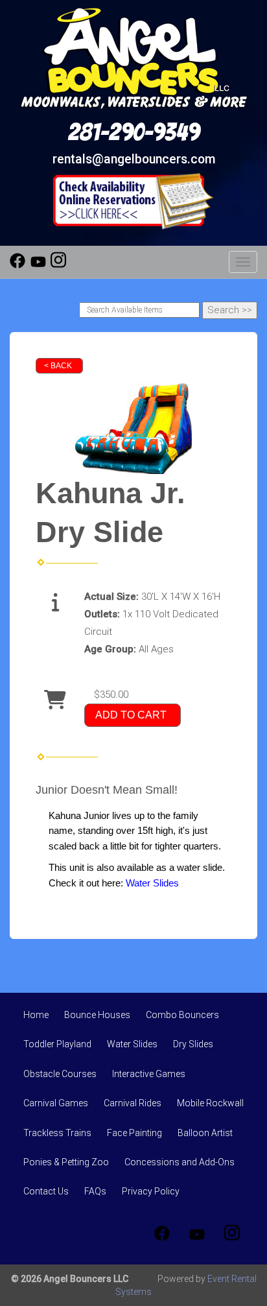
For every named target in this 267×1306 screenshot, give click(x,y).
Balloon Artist (205, 1133)
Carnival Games (55, 1103)
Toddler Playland (57, 1044)
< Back (58, 365)
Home (36, 1015)
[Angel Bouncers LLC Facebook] (17, 265)
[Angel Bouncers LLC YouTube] (38, 265)
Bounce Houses (97, 1015)
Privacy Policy (151, 1191)
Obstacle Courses (60, 1074)
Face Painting (134, 1133)
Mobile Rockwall (210, 1103)
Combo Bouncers (182, 1015)
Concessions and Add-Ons (179, 1162)
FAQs (95, 1191)
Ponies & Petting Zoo (66, 1162)
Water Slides (132, 1044)
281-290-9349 (134, 132)
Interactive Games (148, 1074)
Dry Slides (193, 1044)
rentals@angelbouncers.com (133, 159)
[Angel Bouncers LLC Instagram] (58, 265)
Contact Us (46, 1191)
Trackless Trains (57, 1133)
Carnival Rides (132, 1103)
